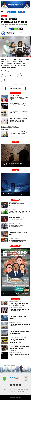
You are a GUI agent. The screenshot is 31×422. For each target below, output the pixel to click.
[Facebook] (9, 29)
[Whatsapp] (15, 29)
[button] (15, 155)
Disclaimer (11, 391)
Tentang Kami (20, 391)
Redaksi (4, 389)
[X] (12, 29)
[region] (15, 154)
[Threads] (21, 29)
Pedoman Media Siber (22, 389)
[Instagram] (18, 29)
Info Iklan (12, 389)
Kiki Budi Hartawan (11, 33)
